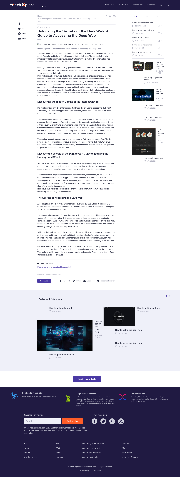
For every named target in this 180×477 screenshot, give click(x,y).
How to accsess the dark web (143, 30)
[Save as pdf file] (110, 16)
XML (124, 448)
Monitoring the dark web (92, 443)
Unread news (137, 5)
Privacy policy (84, 471)
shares (44, 281)
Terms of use (96, 471)
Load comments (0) (87, 379)
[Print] (114, 16)
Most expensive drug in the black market (54, 267)
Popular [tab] (160, 17)
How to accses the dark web (142, 23)
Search (27, 453)
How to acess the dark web (142, 45)
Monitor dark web (89, 457)
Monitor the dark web (91, 453)
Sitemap (126, 443)
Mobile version (30, 457)
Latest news (123, 5)
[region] (148, 40)
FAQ (58, 448)
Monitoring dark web (90, 448)
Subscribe (151, 5)
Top (25, 443)
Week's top (109, 5)
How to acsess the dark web (142, 52)
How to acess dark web (140, 37)
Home (26, 448)
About (58, 453)
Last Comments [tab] (148, 17)
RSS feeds (127, 453)
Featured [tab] (137, 17)
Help (58, 443)
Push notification (130, 457)
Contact (59, 457)
